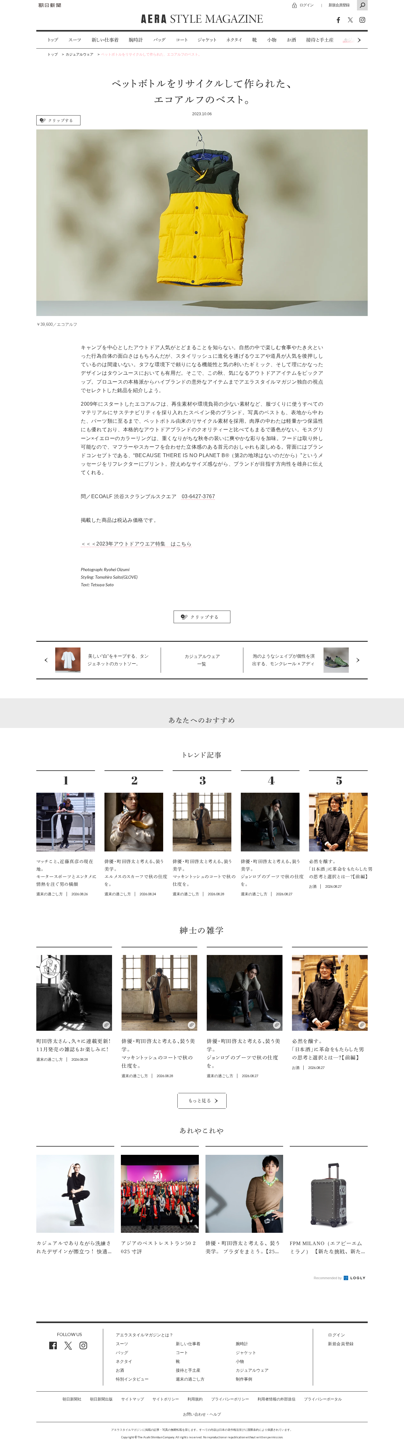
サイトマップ (132, 1399)
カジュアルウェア (252, 1370)
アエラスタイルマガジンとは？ (144, 1335)
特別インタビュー (132, 1379)
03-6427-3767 (198, 496)
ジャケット (207, 40)
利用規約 (195, 1399)
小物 (271, 40)
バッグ (159, 40)
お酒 (291, 40)
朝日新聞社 (71, 1399)
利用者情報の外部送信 (276, 1399)
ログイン (306, 5)
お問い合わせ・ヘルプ (202, 1414)
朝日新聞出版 (101, 1399)
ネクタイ (234, 40)
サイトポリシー (165, 1399)
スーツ (74, 40)
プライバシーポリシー (230, 1399)
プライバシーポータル (323, 1399)
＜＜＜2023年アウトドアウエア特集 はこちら (136, 543)
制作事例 (244, 1379)
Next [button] (347, 40)
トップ (52, 40)
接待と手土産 (320, 40)
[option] (47, 40)
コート (181, 40)
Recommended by (328, 1278)
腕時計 (136, 40)
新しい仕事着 (105, 40)
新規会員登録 (339, 5)
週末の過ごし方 (190, 1379)
